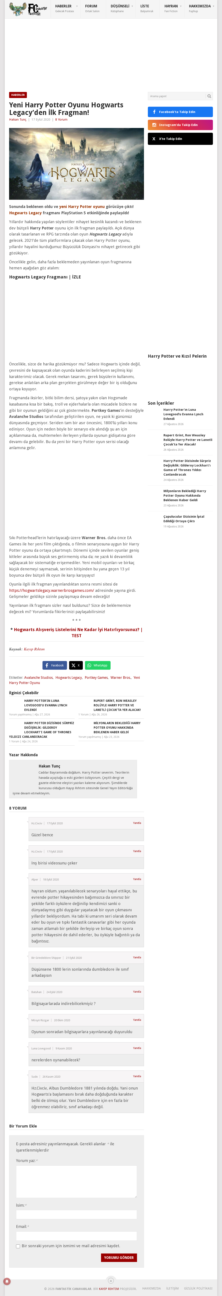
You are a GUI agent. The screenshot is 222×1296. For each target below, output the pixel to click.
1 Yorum (83, 714)
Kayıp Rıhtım (34, 648)
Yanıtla (137, 823)
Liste (146, 8)
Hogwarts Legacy (69, 678)
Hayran (171, 8)
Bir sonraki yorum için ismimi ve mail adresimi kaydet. (71, 1246)
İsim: (21, 1205)
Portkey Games (96, 678)
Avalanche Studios (38, 678)
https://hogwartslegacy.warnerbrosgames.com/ (51, 590)
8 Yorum (61, 119)
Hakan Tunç (17, 119)
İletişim (172, 1288)
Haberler (64, 8)
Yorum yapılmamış (20, 714)
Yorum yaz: (27, 1160)
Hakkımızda (200, 8)
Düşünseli (120, 8)
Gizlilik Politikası (198, 1288)
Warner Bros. (121, 678)
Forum (92, 8)
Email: (22, 1226)
